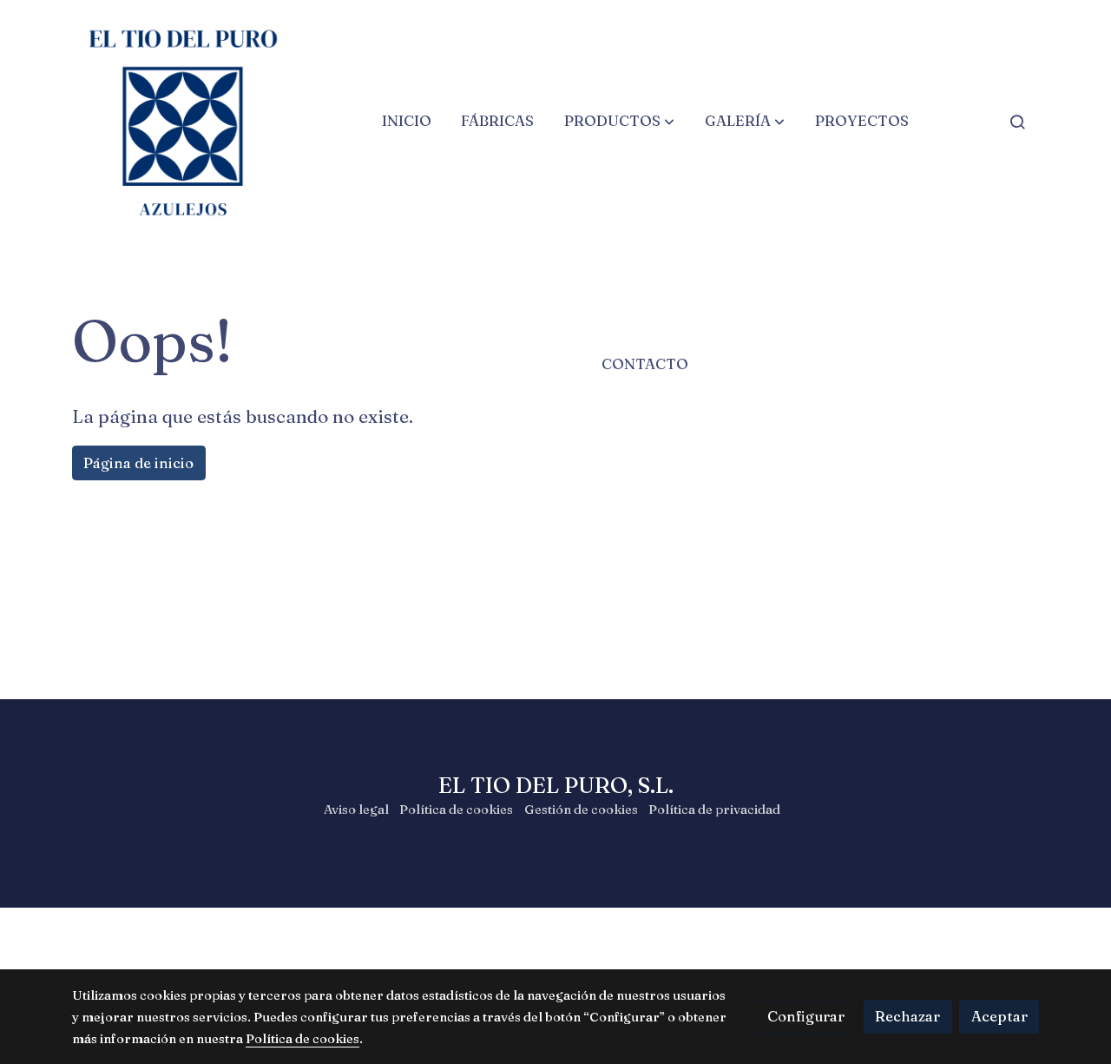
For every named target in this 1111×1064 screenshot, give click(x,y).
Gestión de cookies (581, 809)
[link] (183, 121)
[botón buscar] (1017, 121)
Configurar (806, 1016)
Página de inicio (138, 463)
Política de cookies (456, 809)
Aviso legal (356, 809)
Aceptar (999, 1016)
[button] (619, 121)
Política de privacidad (714, 809)
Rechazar (907, 1016)
